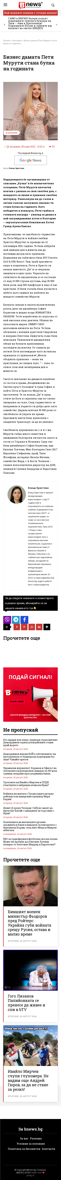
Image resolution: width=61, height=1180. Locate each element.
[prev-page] (4, 25)
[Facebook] (17, 627)
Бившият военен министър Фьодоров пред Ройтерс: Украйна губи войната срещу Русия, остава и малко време (29, 923)
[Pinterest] (24, 627)
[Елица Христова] (16, 536)
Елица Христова (16, 168)
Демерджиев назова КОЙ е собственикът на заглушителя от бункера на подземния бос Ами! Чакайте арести (29, 756)
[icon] (7, 620)
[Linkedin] (39, 627)
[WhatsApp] (31, 627)
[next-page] (56, 25)
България (17, 40)
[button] (54, 5)
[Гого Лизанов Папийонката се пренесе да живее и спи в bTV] (30, 970)
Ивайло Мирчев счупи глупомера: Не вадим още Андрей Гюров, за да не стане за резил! (28, 1080)
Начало (6, 40)
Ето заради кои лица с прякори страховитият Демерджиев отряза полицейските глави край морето (30, 742)
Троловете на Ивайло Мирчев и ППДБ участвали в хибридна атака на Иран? (26, 784)
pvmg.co (30, 1175)
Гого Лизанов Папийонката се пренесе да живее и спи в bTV (26, 1003)
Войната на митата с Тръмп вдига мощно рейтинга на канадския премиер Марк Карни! (28, 796)
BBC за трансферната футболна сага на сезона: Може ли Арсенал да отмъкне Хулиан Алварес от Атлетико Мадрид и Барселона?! (30, 841)
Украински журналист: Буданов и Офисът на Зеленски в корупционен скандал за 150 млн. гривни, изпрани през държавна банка (30, 770)
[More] (46, 627)
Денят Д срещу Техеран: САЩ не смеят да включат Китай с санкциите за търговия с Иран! (28, 810)
